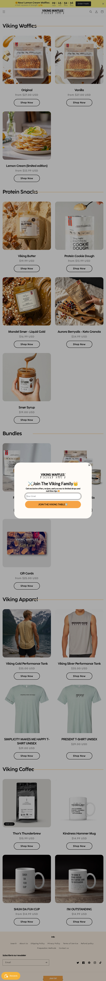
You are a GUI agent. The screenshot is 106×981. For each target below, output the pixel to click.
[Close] (89, 465)
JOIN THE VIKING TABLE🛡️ (53, 504)
